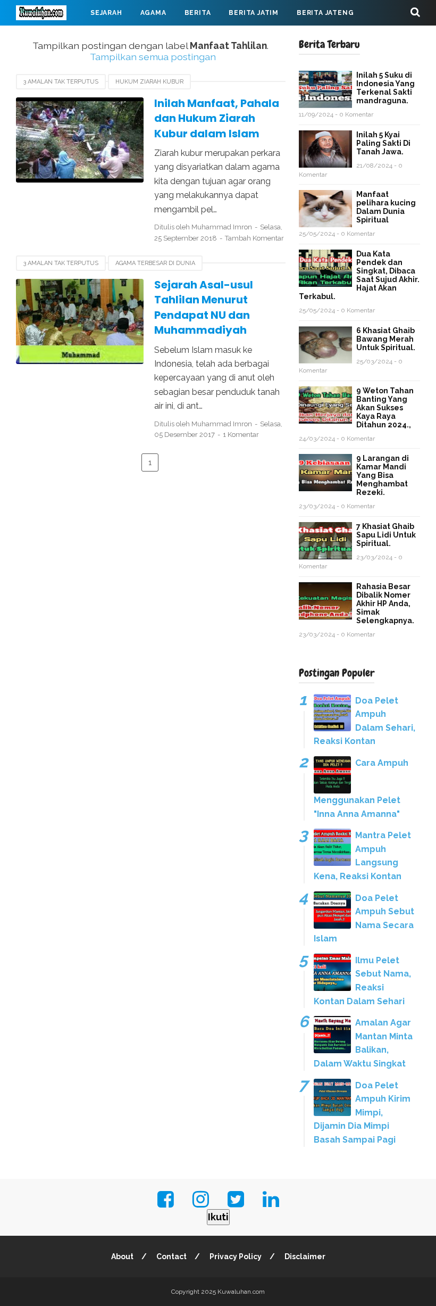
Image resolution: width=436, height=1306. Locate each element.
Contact (171, 1256)
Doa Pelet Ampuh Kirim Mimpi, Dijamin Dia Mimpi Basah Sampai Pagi (362, 1112)
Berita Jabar (50, 38)
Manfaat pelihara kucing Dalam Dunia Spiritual (386, 207)
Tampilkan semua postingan (152, 56)
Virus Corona (122, 38)
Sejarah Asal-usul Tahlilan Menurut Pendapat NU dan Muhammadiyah (203, 307)
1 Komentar (241, 435)
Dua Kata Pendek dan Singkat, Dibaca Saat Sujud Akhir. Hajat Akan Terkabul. (359, 275)
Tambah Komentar (254, 238)
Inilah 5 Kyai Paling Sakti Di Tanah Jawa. (383, 143)
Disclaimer (304, 1256)
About (122, 1256)
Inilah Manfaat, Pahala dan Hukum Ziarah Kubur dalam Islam (216, 118)
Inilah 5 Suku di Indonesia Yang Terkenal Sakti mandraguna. (385, 88)
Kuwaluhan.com (241, 1291)
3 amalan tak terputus (60, 81)
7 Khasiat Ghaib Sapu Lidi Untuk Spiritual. (386, 535)
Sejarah (106, 12)
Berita (198, 12)
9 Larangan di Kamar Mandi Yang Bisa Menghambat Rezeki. (382, 475)
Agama (153, 12)
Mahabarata (191, 38)
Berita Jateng (325, 12)
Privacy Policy (235, 1256)
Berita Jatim (254, 12)
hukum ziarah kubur (149, 81)
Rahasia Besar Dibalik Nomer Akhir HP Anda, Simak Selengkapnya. (385, 603)
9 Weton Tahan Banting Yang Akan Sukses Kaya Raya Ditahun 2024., (385, 407)
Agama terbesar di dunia (155, 263)
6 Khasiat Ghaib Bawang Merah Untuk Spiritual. (385, 339)
